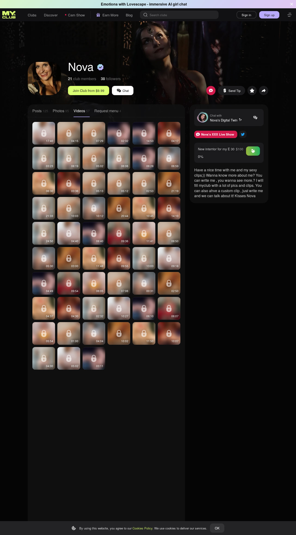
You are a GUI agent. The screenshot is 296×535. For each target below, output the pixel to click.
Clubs (32, 14)
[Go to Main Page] (9, 14)
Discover (51, 14)
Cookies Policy (142, 528)
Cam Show (76, 14)
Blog (129, 14)
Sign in (246, 15)
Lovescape (136, 4)
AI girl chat (177, 4)
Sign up (269, 15)
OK (217, 528)
